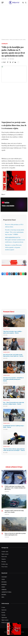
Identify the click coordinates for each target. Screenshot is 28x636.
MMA (3, 597)
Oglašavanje (4, 617)
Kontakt (3, 612)
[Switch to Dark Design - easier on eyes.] (25, 2)
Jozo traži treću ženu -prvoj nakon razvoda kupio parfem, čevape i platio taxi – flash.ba (13, 355)
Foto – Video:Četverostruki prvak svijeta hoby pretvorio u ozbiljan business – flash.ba (13, 403)
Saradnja (3, 615)
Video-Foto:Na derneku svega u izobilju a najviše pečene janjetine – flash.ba (12, 332)
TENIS (3, 579)
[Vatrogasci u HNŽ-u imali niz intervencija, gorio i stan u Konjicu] (14, 501)
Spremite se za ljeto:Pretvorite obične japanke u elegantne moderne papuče (13, 247)
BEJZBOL (4, 594)
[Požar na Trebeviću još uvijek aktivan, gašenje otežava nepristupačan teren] (14, 524)
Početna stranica (5, 39)
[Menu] (3, 2)
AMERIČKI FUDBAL (7, 592)
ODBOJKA (4, 589)
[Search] (23, 2)
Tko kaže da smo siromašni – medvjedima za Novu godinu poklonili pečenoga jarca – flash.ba (13, 379)
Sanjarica (4, 559)
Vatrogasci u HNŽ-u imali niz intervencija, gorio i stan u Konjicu (14, 511)
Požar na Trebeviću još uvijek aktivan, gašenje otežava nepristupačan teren (15, 534)
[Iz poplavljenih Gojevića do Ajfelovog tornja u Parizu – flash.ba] (14, 415)
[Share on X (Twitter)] (10, 62)
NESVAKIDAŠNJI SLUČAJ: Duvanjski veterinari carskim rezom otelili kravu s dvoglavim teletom (15, 240)
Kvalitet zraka (5, 564)
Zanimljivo (5, 43)
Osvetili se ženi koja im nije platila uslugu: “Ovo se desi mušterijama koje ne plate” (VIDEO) (14, 232)
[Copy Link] (13, 62)
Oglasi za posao (5, 554)
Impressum (4, 610)
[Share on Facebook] (8, 62)
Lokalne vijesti (5, 551)
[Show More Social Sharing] (18, 62)
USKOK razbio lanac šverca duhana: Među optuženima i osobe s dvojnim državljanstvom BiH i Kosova (15, 487)
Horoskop (4, 561)
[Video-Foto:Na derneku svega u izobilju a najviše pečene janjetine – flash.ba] (14, 321)
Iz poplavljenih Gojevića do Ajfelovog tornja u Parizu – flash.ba (13, 426)
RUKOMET (4, 584)
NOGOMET (4, 577)
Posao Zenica (4, 566)
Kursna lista (4, 556)
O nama (3, 607)
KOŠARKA (4, 582)
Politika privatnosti (6, 622)
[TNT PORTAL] (14, 2)
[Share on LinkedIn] (15, 62)
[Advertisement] (14, 22)
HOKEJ (3, 587)
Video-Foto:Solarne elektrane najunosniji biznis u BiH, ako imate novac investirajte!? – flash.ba (14, 449)
